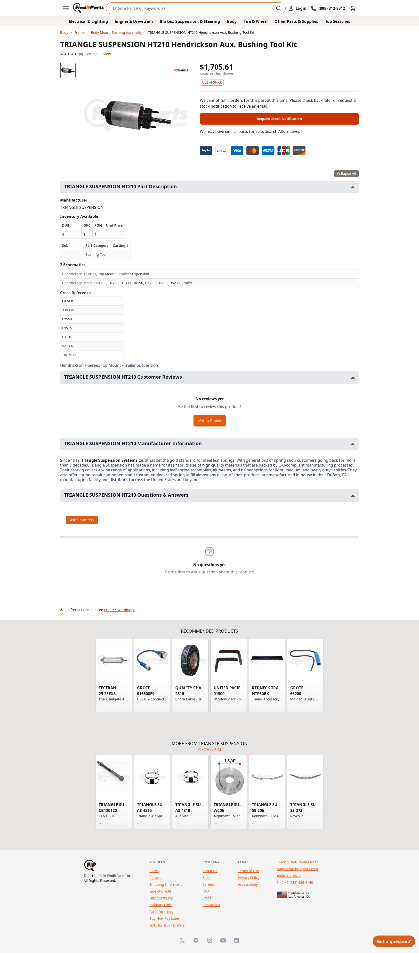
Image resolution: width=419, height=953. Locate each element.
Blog (206, 877)
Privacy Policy (248, 877)
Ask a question (82, 520)
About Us (209, 870)
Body (232, 21)
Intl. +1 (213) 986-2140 (295, 882)
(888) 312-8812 (289, 875)
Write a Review (99, 53)
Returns (155, 877)
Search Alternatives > (284, 131)
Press (206, 898)
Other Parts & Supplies (296, 21)
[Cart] (353, 8)
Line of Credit (160, 891)
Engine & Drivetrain (134, 21)
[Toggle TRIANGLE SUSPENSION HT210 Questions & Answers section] (353, 495)
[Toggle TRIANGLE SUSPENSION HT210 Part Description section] (353, 187)
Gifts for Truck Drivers (167, 925)
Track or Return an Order (297, 862)
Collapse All (346, 173)
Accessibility (248, 884)
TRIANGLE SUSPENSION (82, 207)
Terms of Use (248, 870)
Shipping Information (167, 884)
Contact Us (211, 904)
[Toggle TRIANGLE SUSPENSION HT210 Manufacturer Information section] (353, 444)
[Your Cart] (353, 8)
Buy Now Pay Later (164, 918)
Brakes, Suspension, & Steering (190, 21)
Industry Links (160, 904)
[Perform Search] (279, 8)
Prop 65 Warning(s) (119, 609)
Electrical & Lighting (88, 21)
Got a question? (394, 941)
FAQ (205, 891)
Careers (208, 884)
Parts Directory (161, 911)
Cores (154, 870)
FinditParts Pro (161, 898)
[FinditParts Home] (89, 8)
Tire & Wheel (256, 21)
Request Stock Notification (279, 118)
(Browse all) (209, 749)
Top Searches (337, 21)
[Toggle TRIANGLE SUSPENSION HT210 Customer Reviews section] (353, 377)
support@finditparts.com (297, 869)
